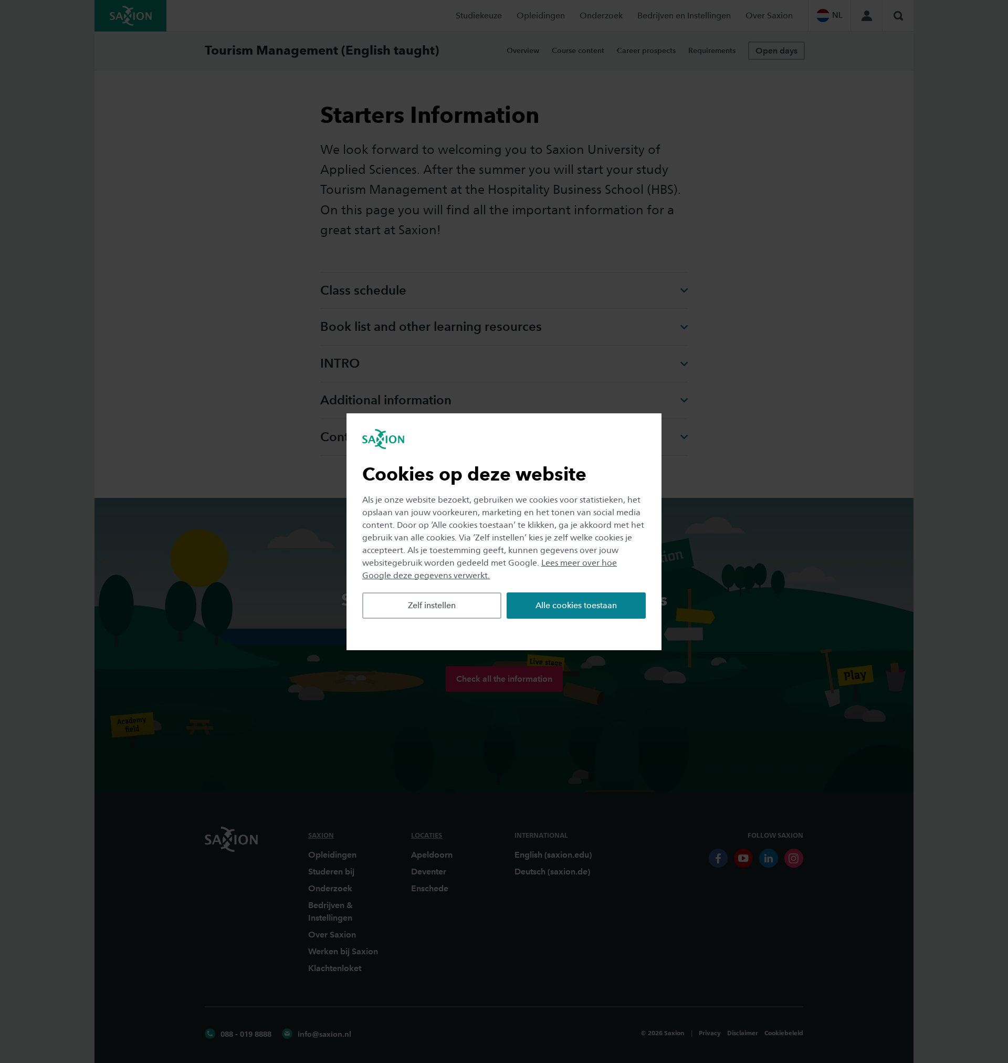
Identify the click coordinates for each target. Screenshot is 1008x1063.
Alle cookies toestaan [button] (576, 605)
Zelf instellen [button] (432, 605)
